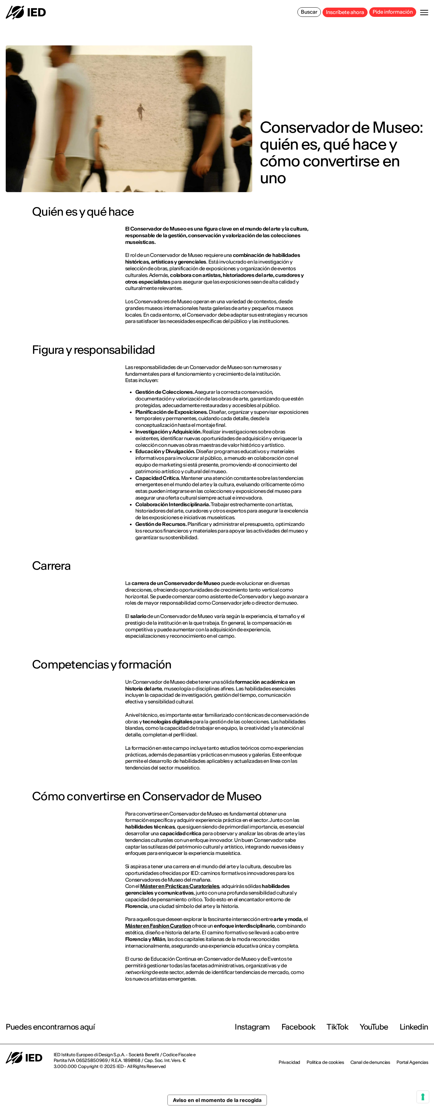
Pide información (393, 12)
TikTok (337, 1027)
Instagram (252, 1027)
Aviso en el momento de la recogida (217, 1100)
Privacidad (290, 1062)
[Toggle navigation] (424, 12)
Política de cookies (325, 1062)
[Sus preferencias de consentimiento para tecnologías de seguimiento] (423, 1097)
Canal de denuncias (370, 1062)
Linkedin (414, 1027)
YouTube (374, 1027)
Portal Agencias (412, 1062)
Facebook (298, 1027)
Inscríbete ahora (345, 12)
